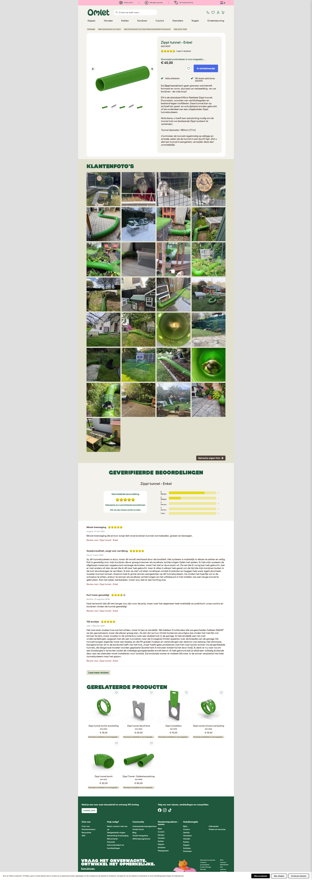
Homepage (91, 29)
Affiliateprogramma (141, 839)
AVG (83, 835)
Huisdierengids (190, 822)
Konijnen (161, 847)
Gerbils (186, 832)
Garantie (111, 842)
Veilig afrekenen (172, 78)
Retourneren (112, 839)
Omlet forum (138, 829)
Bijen (160, 828)
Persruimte (86, 832)
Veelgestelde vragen (116, 832)
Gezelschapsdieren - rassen (168, 823)
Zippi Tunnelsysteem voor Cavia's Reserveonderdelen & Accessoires (147, 29)
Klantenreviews (88, 829)
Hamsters (187, 835)
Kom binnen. (88, 868)
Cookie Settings (205, 867)
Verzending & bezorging (117, 835)
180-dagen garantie (156, 2)
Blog (134, 832)
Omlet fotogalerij (140, 835)
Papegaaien (163, 850)
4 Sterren (163, 498)
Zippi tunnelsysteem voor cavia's (109, 29)
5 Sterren (163, 493)
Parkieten (187, 851)
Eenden (161, 835)
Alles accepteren (260, 876)
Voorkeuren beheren (298, 876)
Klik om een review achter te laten (125, 510)
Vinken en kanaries (217, 829)
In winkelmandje (206, 68)
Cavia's (161, 832)
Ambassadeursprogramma (144, 826)
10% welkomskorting (186, 2)
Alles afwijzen (279, 876)
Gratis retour (128, 2)
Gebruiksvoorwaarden (207, 860)
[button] (92, 69)
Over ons (86, 826)
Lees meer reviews (98, 672)
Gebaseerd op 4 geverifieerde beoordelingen (125, 505)
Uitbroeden (214, 826)
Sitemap (203, 869)
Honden (161, 838)
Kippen (161, 844)
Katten (161, 841)
